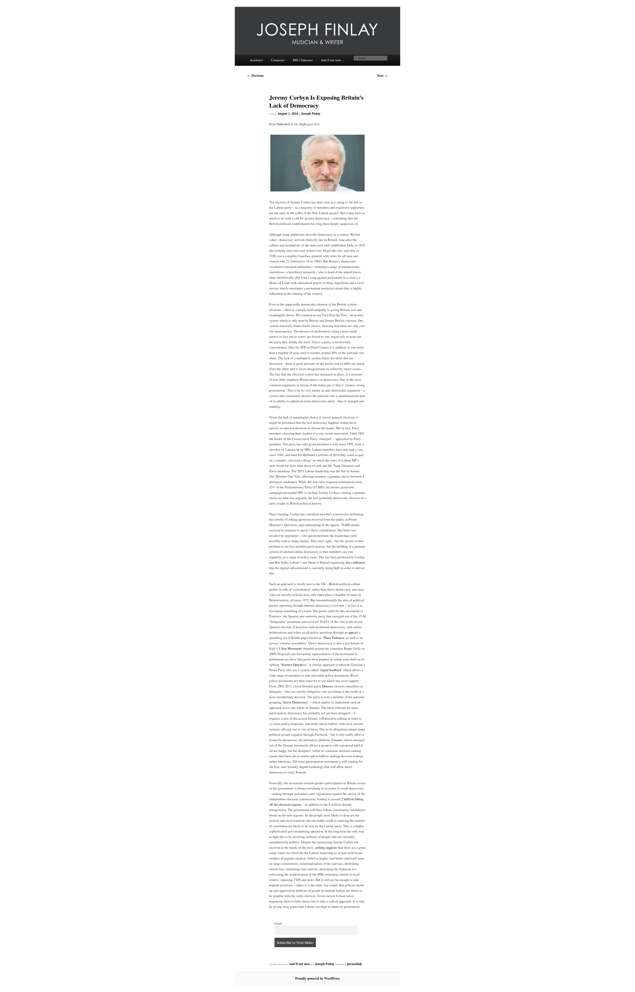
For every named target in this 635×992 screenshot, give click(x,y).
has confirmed (355, 562)
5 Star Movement (290, 648)
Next (382, 75)
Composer (278, 60)
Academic (256, 60)
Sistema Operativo (293, 664)
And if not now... (300, 963)
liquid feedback (330, 670)
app (350, 632)
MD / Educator (303, 60)
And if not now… (332, 60)
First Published (279, 124)
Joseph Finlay (311, 113)
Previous (255, 75)
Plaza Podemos (334, 637)
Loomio (337, 740)
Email (278, 923)
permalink (354, 963)
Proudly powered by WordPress (317, 978)
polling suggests (326, 847)
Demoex (327, 686)
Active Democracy (295, 702)
